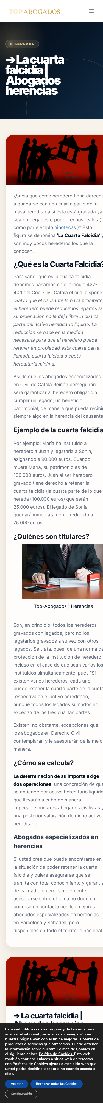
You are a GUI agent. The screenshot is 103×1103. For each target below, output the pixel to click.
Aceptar (17, 1084)
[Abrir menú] (91, 11)
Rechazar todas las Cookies (56, 1084)
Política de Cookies (55, 1054)
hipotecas (65, 227)
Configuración (21, 1094)
